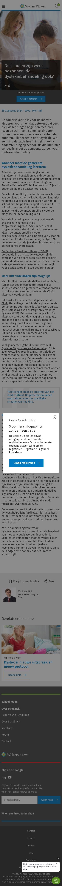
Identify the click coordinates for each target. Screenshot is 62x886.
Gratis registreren (24, 463)
